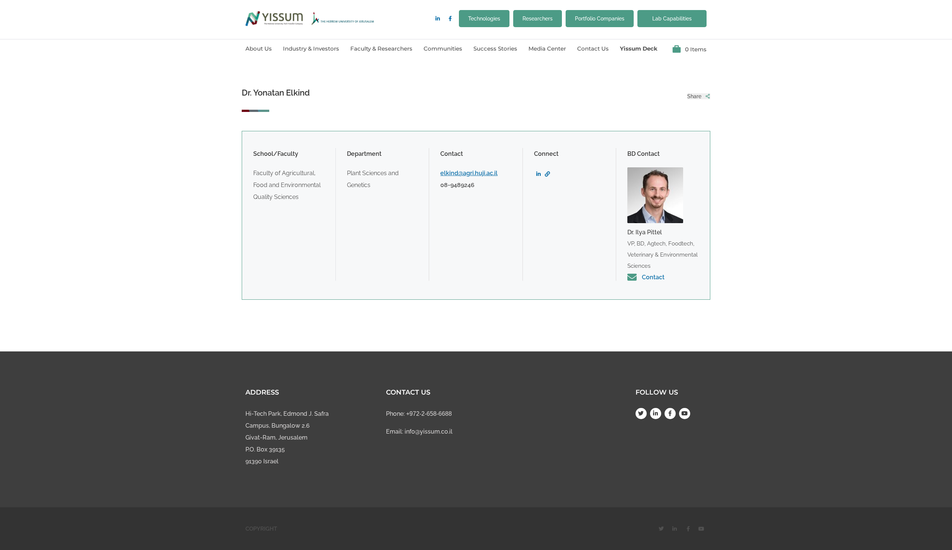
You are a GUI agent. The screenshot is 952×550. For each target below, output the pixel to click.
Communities (443, 48)
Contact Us (593, 48)
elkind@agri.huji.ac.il (469, 173)
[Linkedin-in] (437, 18)
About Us (258, 48)
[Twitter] (641, 413)
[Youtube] (684, 413)
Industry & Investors (311, 48)
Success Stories (495, 48)
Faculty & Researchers (381, 48)
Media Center (547, 48)
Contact (653, 277)
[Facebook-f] (450, 18)
